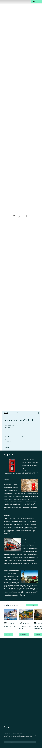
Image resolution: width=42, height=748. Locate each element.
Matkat (11, 412)
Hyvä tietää (24, 412)
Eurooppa (13, 416)
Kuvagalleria (17, 412)
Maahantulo (30, 412)
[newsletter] (37, 742)
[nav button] (38, 413)
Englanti (6, 412)
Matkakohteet (7, 416)
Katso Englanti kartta (9, 427)
